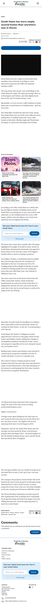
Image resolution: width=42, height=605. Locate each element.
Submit (34, 233)
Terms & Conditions (8, 551)
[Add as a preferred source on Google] (23, 41)
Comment (35, 532)
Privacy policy (6, 555)
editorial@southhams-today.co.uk (15, 601)
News (3, 16)
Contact (4, 553)
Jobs (3, 557)
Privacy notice (20, 238)
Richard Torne (7, 33)
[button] (4, 3)
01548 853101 (11, 598)
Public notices (6, 559)
